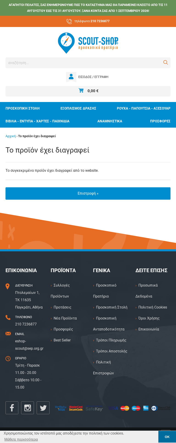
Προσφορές (63, 329)
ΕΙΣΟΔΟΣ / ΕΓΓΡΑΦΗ (93, 77)
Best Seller (62, 340)
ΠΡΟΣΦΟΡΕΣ (160, 121)
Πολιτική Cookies (152, 307)
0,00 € (93, 91)
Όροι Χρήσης (149, 318)
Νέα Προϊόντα (65, 318)
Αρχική (11, 136)
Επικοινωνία (148, 329)
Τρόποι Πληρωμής (111, 340)
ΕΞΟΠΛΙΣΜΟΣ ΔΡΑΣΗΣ (78, 108)
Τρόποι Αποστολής (111, 351)
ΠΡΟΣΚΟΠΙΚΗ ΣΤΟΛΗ (23, 108)
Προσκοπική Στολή (111, 307)
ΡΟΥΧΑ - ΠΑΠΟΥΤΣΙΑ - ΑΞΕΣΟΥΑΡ (143, 108)
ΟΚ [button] (167, 437)
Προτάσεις (63, 307)
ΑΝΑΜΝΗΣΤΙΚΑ (109, 121)
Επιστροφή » (88, 193)
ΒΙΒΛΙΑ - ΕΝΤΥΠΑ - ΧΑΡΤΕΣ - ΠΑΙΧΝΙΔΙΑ (37, 121)
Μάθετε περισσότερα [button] (21, 439)
